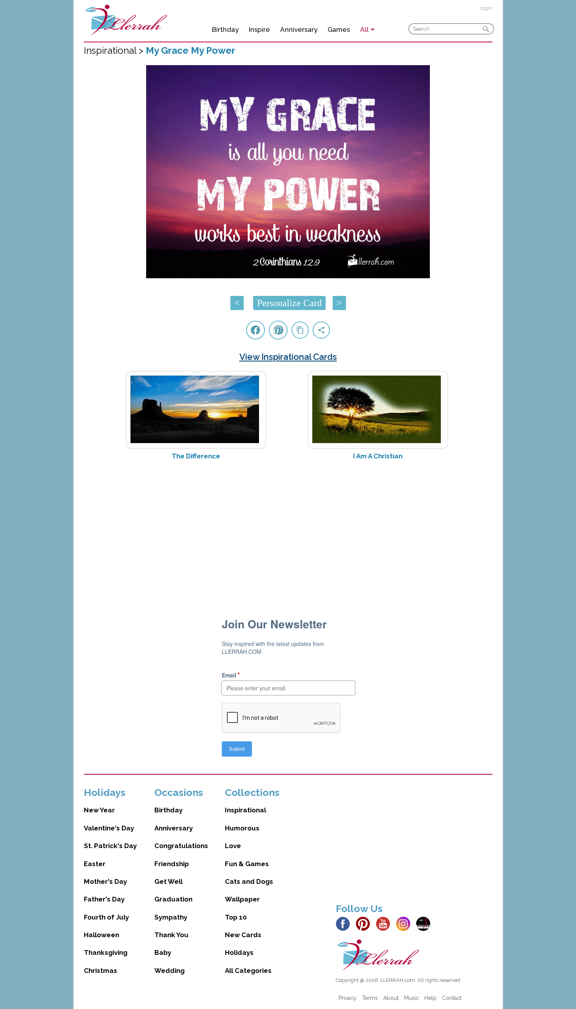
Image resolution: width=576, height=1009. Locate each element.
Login (486, 8)
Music (411, 998)
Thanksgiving (105, 952)
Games (339, 29)
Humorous (242, 828)
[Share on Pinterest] (278, 330)
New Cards (243, 935)
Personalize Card (289, 303)
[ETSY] (425, 923)
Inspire (259, 29)
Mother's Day (105, 881)
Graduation (173, 899)
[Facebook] (345, 923)
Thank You (171, 935)
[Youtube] (385, 923)
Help (430, 998)
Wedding (169, 970)
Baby (162, 952)
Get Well (168, 881)
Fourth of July (106, 917)
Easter (94, 864)
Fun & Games (247, 864)
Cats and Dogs (249, 881)
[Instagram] (405, 923)
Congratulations (181, 846)
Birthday (225, 29)
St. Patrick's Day (110, 846)
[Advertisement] (288, 529)
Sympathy (170, 917)
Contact (452, 998)
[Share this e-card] (321, 330)
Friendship (171, 864)
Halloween (101, 935)
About (390, 998)
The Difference (196, 456)
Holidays (239, 952)
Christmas (100, 970)
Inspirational (245, 810)
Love (233, 846)
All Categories (248, 970)
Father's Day (104, 899)
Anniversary (298, 29)
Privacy (348, 998)
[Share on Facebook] (255, 330)
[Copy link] (300, 330)
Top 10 (236, 917)
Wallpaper (242, 899)
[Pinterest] (365, 923)
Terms (370, 998)
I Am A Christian (377, 456)
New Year (99, 810)
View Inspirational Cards (288, 357)
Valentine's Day (109, 828)
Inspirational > (115, 50)
